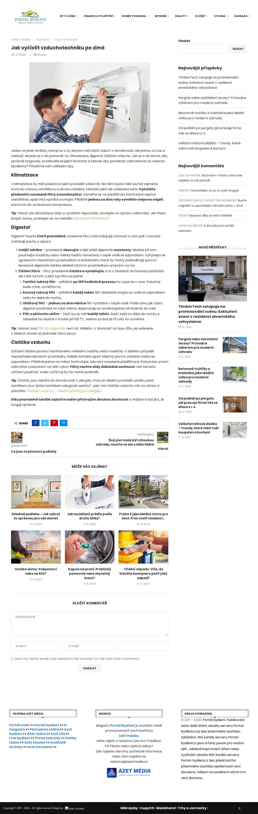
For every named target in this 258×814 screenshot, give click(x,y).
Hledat (184, 41)
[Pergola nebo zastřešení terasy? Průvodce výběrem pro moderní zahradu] (235, 345)
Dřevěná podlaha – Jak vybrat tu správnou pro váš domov (36, 516)
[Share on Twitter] (45, 423)
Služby (200, 16)
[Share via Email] (63, 423)
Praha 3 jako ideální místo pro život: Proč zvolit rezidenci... (143, 516)
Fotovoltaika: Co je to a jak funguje (214, 190)
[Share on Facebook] (36, 423)
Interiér (160, 16)
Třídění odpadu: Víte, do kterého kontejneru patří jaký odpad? (143, 573)
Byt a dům (67, 16)
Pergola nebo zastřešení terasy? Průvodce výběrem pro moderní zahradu (198, 345)
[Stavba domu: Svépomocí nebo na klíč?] (36, 547)
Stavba (219, 16)
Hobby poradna (134, 16)
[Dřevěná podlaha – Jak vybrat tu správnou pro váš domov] (36, 491)
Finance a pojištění (98, 16)
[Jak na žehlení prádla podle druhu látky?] (90, 491)
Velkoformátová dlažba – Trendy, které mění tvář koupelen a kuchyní (198, 428)
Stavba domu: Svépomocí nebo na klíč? (36, 571)
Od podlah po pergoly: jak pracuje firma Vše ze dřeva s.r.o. (197, 402)
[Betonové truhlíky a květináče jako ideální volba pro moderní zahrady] (235, 375)
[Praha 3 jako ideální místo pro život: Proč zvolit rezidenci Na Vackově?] (143, 491)
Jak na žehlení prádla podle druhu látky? (89, 516)
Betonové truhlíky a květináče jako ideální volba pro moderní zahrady (196, 375)
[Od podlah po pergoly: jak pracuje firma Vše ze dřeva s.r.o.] (235, 404)
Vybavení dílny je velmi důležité (210, 215)
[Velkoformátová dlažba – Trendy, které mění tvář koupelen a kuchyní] (235, 430)
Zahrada (241, 16)
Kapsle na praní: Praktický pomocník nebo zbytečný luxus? (89, 573)
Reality (180, 16)
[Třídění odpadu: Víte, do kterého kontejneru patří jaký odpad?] (143, 547)
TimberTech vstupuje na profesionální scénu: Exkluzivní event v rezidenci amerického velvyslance (208, 82)
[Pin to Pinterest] (54, 423)
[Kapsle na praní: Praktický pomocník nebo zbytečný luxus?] (90, 547)
